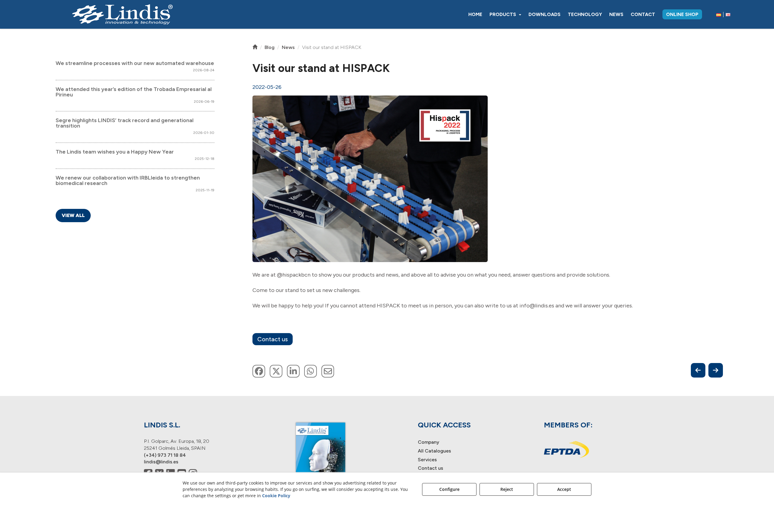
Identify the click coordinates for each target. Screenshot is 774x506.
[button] (122, 14)
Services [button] (427, 459)
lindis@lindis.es (161, 462)
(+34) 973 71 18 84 (165, 455)
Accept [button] (564, 489)
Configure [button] (449, 489)
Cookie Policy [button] (276, 495)
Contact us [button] (272, 339)
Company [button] (428, 442)
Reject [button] (506, 489)
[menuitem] (475, 14)
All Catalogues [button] (434, 451)
